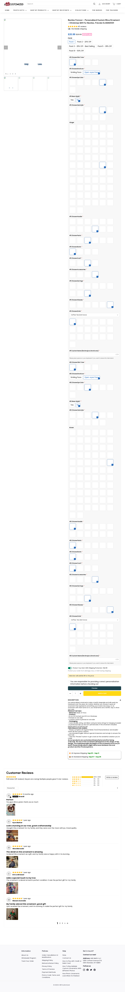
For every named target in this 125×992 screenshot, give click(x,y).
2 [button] (59, 923)
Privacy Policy (47, 966)
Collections (81, 10)
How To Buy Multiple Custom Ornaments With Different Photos (71, 968)
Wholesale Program (28, 958)
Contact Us (66, 958)
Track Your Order (27, 961)
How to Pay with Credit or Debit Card (71, 962)
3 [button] (62, 923)
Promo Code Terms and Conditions (51, 976)
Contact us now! (89, 955)
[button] (73, 26)
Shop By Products (38, 10)
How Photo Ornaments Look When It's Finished (70, 974)
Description (73, 700)
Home (7, 10)
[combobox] (61, 4)
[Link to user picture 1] (10, 810)
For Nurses (97, 10)
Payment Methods (49, 972)
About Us (24, 955)
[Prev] (6, 47)
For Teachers (112, 10)
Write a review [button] (112, 777)
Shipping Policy (47, 960)
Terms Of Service (48, 969)
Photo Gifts (19, 10)
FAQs (64, 955)
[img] (17, 794)
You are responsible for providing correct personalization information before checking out (94, 682)
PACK (70, 38)
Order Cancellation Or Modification (50, 956)
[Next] (59, 47)
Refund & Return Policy (50, 963)
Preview (94, 688)
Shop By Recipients (61, 10)
